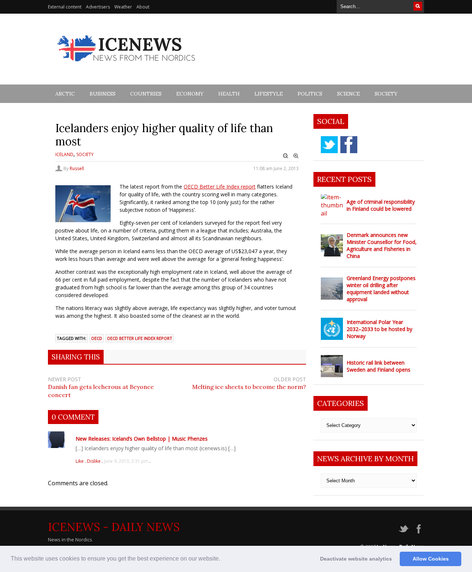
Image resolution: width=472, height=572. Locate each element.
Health (229, 93)
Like (80, 461)
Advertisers (98, 7)
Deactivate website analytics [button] (356, 559)
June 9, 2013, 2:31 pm (126, 461)
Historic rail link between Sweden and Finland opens (378, 366)
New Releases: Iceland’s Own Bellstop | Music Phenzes (142, 438)
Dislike (94, 461)
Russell (77, 168)
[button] (223, 559)
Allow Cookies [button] (431, 559)
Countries (146, 93)
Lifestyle (268, 93)
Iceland (64, 154)
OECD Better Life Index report (220, 186)
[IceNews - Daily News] (126, 65)
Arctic (65, 93)
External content (64, 7)
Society (386, 93)
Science (348, 93)
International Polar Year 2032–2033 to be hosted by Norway (379, 329)
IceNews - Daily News (114, 527)
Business (102, 93)
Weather (123, 7)
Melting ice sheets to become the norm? (249, 386)
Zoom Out (285, 156)
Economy (190, 93)
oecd (96, 338)
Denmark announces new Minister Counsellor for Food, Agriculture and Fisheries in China (382, 245)
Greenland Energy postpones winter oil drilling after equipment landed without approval (381, 289)
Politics (310, 93)
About (142, 7)
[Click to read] (332, 205)
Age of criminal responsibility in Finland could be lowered (381, 205)
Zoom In (296, 156)
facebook (348, 144)
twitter (329, 144)
